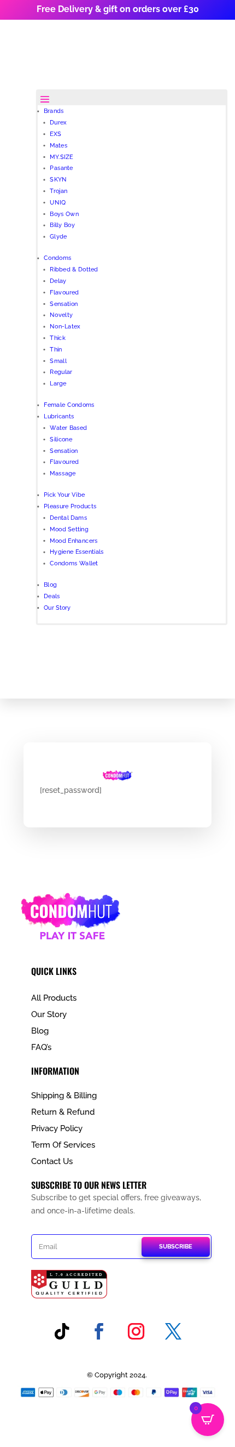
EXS (55, 133)
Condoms (57, 258)
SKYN (58, 179)
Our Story (57, 607)
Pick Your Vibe (64, 494)
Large (58, 383)
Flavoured (64, 292)
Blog (50, 584)
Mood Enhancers (73, 540)
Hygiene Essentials (76, 551)
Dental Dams (68, 517)
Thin (56, 349)
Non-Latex (65, 326)
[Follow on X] (173, 1331)
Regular (61, 372)
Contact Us (52, 1161)
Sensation (64, 303)
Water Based (68, 427)
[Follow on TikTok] (61, 1331)
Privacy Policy (57, 1128)
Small (58, 360)
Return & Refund (63, 1112)
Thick (58, 337)
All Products (54, 998)
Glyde (58, 236)
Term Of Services (63, 1145)
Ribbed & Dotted (74, 269)
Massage (62, 473)
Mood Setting (69, 528)
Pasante (61, 168)
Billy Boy (62, 225)
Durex (58, 122)
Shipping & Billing (64, 1095)
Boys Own (64, 213)
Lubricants (59, 416)
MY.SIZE (61, 156)
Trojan (58, 190)
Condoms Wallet (74, 563)
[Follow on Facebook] (99, 1331)
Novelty (61, 315)
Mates (58, 145)
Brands (54, 111)
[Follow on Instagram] (136, 1331)
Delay (58, 280)
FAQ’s (41, 1047)
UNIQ (58, 202)
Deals (52, 596)
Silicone (61, 438)
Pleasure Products (70, 506)
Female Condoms (69, 404)
